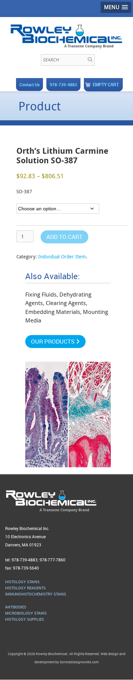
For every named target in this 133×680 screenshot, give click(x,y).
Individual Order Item (62, 256)
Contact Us (29, 84)
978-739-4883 (63, 84)
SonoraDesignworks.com (79, 662)
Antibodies (15, 606)
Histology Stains (22, 581)
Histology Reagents (25, 587)
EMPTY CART (106, 84)
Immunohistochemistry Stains (35, 593)
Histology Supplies (24, 619)
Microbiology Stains (26, 613)
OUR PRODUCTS (53, 341)
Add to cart (64, 237)
